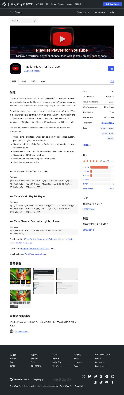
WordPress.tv (59, 366)
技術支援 (56, 358)
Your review (88, 188)
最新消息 (13, 358)
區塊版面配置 (36, 366)
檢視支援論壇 (89, 209)
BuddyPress (101, 366)
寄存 (11, 362)
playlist (104, 133)
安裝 (33, 81)
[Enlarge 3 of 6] (51, 271)
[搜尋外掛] (35, 20)
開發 (43, 81)
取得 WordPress (112, 4)
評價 (24, 81)
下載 (111, 69)
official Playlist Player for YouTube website (42, 239)
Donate (78, 362)
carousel (104, 128)
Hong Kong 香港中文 (40, 380)
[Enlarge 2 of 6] (28, 292)
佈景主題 (34, 358)
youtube (110, 138)
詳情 (14, 81)
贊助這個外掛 (89, 230)
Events (76, 358)
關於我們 (13, 355)
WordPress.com (102, 355)
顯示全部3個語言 (107, 123)
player (111, 128)
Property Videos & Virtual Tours (35, 248)
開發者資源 (57, 362)
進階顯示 (87, 145)
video (111, 133)
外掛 (33, 362)
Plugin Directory (16, 12)
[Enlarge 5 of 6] (74, 271)
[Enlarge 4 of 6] (51, 285)
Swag (77, 366)
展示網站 (34, 355)
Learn (55, 355)
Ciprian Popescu (33, 71)
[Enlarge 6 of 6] (74, 285)
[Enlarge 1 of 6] (28, 271)
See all (111, 188)
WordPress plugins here (35, 254)
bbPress (99, 362)
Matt (98, 358)
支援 (112, 81)
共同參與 (77, 355)
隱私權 (12, 366)
